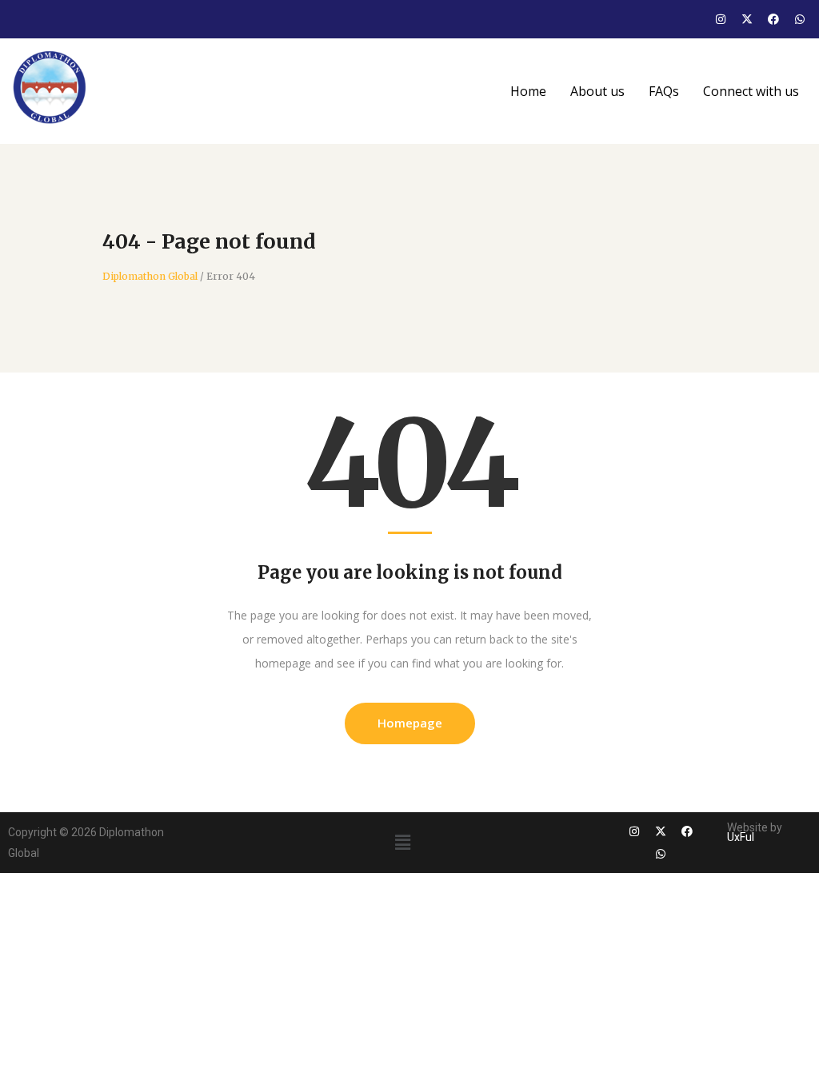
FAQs (664, 91)
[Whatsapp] (800, 19)
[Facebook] (773, 19)
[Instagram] (720, 19)
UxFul (740, 837)
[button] (403, 842)
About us (597, 91)
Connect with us (751, 91)
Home (528, 91)
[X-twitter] (747, 19)
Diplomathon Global (150, 276)
